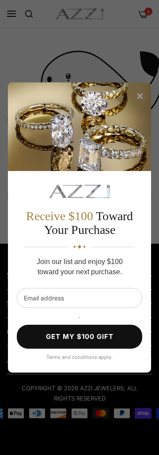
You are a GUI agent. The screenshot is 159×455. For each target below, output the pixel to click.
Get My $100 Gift (80, 336)
